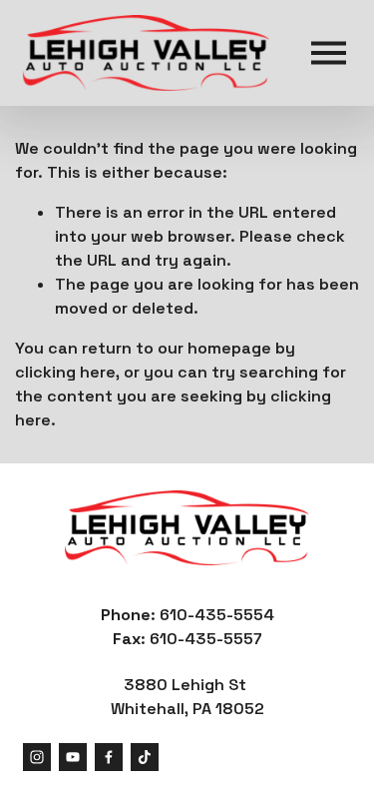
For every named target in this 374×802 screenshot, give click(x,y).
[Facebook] (109, 757)
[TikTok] (145, 757)
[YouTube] (73, 757)
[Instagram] (37, 757)
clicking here (65, 372)
